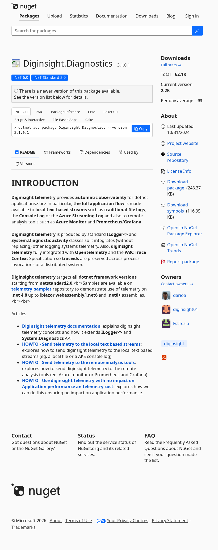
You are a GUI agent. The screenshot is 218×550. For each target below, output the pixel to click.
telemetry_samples (31, 289)
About (56, 520)
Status (86, 435)
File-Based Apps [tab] (65, 119)
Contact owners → (177, 283)
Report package (183, 262)
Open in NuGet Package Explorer (184, 231)
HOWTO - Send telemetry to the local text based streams (81, 344)
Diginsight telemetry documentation (61, 326)
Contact (21, 435)
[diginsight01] (166, 309)
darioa (179, 295)
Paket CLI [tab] (110, 111)
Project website (182, 143)
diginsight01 (185, 309)
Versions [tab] (27, 163)
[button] (141, 128)
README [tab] (27, 152)
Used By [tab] (130, 152)
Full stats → (171, 64)
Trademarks (23, 527)
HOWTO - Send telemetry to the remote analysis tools (78, 362)
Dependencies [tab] (96, 152)
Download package (177, 185)
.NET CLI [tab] (21, 111)
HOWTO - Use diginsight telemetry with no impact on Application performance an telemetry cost (78, 383)
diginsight (174, 344)
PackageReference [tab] (65, 111)
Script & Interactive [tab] (30, 119)
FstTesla (181, 323)
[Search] (197, 31)
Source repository (177, 157)
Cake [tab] (89, 119)
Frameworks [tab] (59, 152)
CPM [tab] (91, 111)
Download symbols (177, 208)
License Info (179, 171)
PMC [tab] (39, 111)
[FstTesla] (166, 323)
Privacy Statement (170, 520)
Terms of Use (78, 520)
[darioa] (166, 295)
